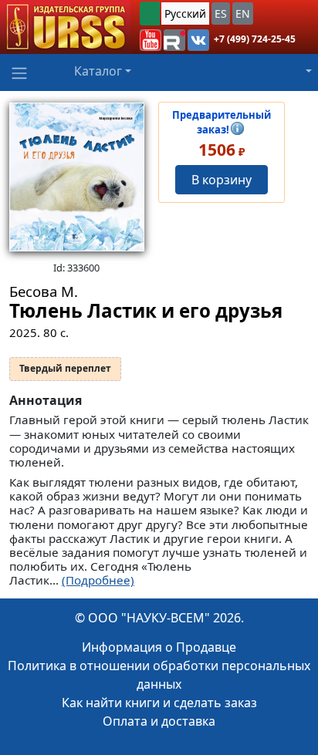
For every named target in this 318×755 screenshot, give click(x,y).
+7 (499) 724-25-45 (255, 39)
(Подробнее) (98, 580)
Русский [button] (185, 13)
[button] (150, 40)
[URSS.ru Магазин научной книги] (65, 27)
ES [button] (221, 13)
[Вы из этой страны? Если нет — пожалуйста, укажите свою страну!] (150, 13)
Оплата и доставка (159, 721)
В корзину (221, 179)
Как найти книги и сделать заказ (159, 702)
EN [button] (242, 13)
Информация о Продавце (159, 647)
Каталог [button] (98, 70)
